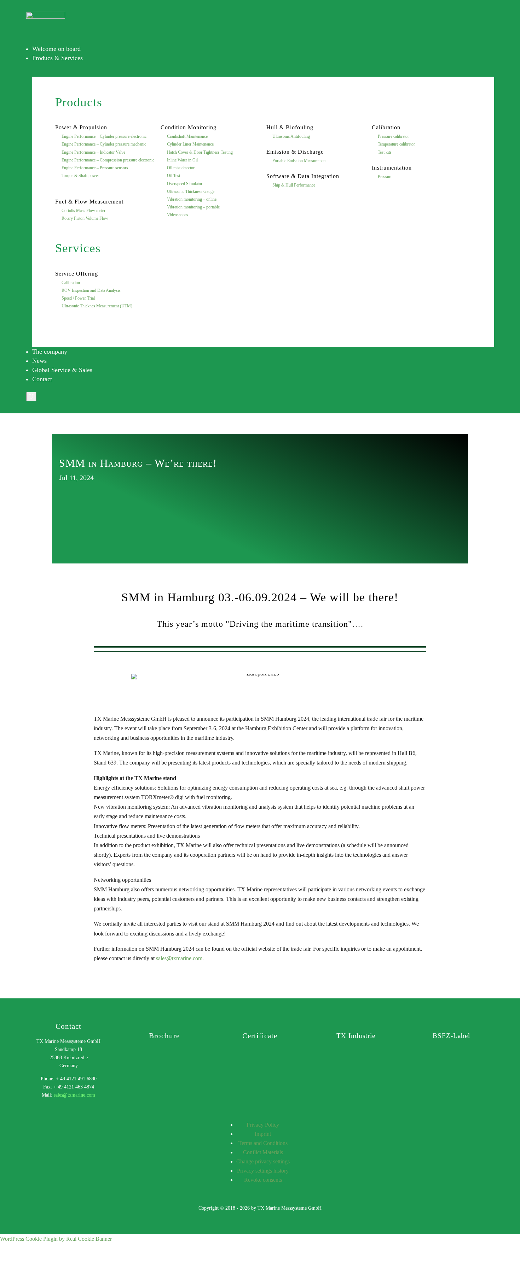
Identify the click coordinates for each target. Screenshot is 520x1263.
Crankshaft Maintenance (187, 136)
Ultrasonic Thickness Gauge (190, 191)
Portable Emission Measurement (299, 160)
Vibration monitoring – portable (193, 207)
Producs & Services (57, 57)
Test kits (385, 152)
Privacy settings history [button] (263, 1171)
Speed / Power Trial (78, 298)
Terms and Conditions (263, 1143)
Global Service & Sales (62, 369)
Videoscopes (177, 214)
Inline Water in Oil (182, 160)
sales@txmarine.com (179, 958)
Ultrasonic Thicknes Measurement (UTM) (97, 305)
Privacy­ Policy (263, 1125)
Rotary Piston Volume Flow (85, 218)
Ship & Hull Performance (293, 185)
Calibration (71, 282)
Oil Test (173, 175)
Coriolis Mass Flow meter (83, 210)
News (39, 360)
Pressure (385, 176)
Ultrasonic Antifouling (291, 136)
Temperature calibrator (396, 144)
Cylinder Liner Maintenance (190, 144)
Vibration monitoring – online (191, 199)
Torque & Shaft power (80, 175)
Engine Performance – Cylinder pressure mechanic (104, 144)
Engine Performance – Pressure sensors (95, 167)
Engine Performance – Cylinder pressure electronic (104, 136)
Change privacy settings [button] (263, 1161)
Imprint (263, 1134)
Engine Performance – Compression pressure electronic (108, 160)
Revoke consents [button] (263, 1180)
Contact (42, 379)
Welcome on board (56, 48)
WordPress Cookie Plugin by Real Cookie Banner (56, 1239)
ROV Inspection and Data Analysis (91, 290)
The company (49, 351)
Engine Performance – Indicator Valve (93, 152)
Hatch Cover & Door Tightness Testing (200, 152)
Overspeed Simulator (184, 183)
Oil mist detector (181, 167)
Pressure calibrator (393, 136)
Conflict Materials (263, 1152)
